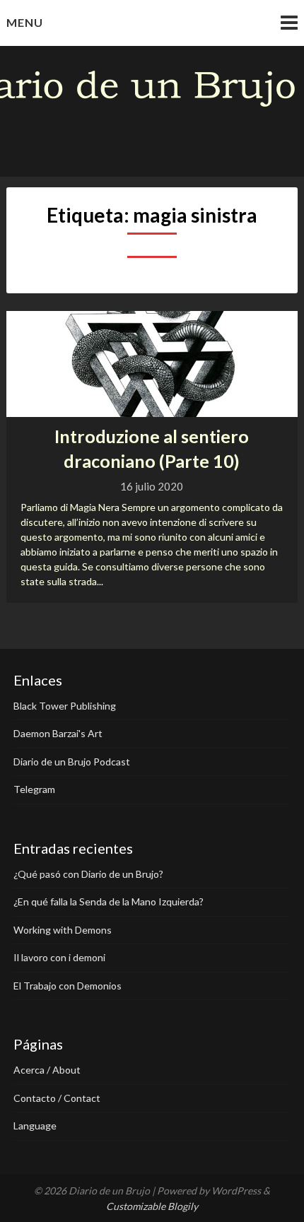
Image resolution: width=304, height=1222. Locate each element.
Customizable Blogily (152, 1206)
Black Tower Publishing (64, 706)
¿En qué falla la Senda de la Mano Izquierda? (108, 901)
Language (35, 1126)
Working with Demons (62, 930)
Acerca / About (47, 1070)
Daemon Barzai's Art (58, 733)
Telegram (34, 789)
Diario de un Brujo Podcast (71, 762)
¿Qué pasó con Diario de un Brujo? (88, 874)
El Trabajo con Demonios (67, 986)
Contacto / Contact (56, 1098)
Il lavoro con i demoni (59, 957)
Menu (24, 22)
